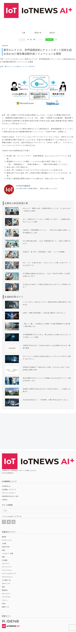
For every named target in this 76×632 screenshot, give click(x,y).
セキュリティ (6, 593)
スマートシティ (7, 567)
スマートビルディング (14, 59)
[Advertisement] (36, 23)
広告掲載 (22, 39)
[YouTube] (13, 522)
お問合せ (5, 499)
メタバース (5, 563)
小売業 (4, 543)
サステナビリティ (7, 577)
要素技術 (5, 590)
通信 (3, 587)
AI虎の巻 (38, 32)
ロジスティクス (7, 540)
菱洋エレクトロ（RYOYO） (26, 66)
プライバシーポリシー (9, 493)
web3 (3, 603)
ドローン (5, 600)
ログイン (41, 39)
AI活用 (52, 32)
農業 (3, 557)
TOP (2, 59)
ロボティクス (6, 583)
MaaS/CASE (6, 547)
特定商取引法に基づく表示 (10, 496)
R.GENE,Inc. (10, 473)
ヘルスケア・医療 (7, 553)
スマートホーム (7, 570)
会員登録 (49, 39)
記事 (23, 32)
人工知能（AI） (7, 580)
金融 (3, 550)
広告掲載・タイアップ (9, 489)
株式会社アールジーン (18, 470)
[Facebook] (4, 522)
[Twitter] (9, 522)
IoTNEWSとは (6, 486)
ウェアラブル (6, 597)
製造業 (4, 537)
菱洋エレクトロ (10, 66)
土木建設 (5, 560)
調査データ (5, 607)
